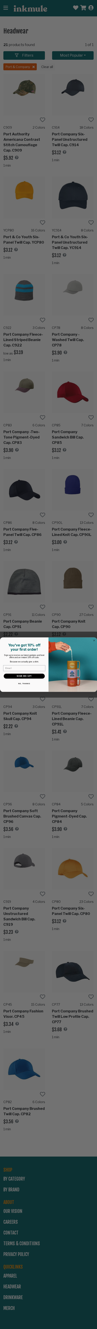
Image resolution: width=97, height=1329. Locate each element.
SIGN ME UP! (24, 676)
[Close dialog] (94, 640)
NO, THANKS (24, 683)
